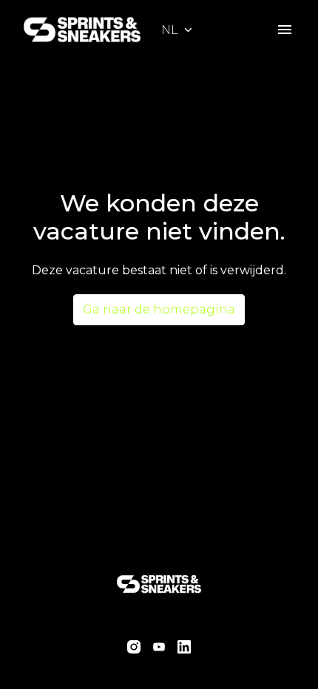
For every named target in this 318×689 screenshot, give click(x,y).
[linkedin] (184, 646)
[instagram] (133, 646)
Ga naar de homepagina (159, 309)
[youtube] (159, 646)
